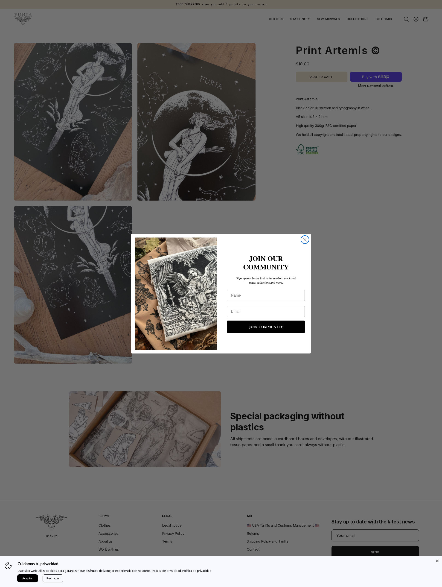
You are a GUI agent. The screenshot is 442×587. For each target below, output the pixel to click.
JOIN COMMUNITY (266, 326)
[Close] (437, 561)
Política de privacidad (196, 571)
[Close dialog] (305, 240)
